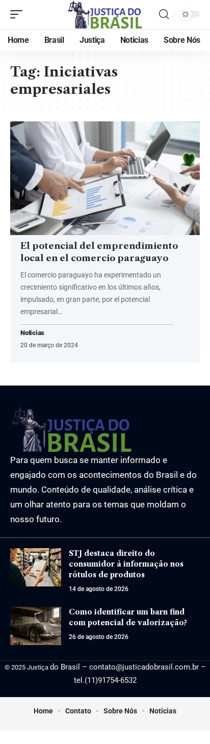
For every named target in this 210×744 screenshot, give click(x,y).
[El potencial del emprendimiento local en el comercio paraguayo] (105, 178)
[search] (163, 14)
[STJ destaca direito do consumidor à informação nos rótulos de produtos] (35, 567)
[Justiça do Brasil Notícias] (105, 14)
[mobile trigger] (19, 14)
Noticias (32, 333)
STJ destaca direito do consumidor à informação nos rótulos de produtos (126, 564)
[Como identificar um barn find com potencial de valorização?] (35, 626)
